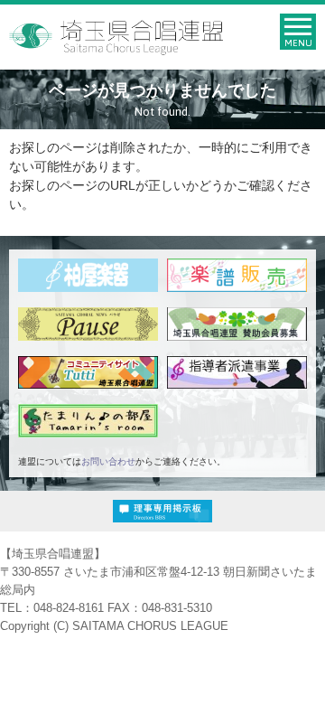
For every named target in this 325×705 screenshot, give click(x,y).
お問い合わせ (108, 461)
